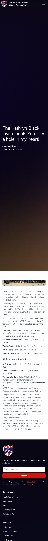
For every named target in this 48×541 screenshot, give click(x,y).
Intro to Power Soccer (10, 497)
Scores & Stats (7, 536)
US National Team (9, 514)
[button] (43, 3)
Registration (6, 527)
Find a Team (7, 501)
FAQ (4, 505)
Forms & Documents (9, 531)
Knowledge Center (9, 510)
